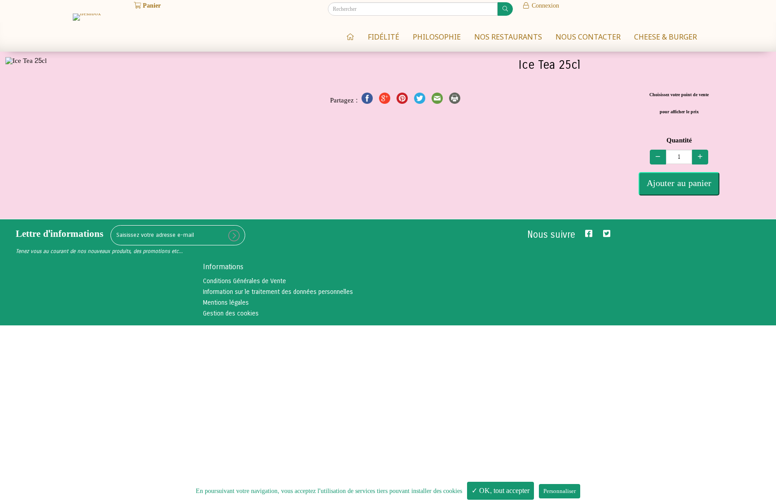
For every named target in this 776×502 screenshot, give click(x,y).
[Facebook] (588, 234)
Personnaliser (559, 491)
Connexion (544, 5)
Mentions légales (226, 303)
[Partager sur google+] (385, 100)
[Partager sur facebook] (368, 100)
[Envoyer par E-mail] (438, 100)
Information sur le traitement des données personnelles (278, 292)
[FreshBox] (350, 36)
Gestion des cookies (231, 313)
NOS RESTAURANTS (508, 37)
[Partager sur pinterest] (403, 100)
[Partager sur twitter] (420, 100)
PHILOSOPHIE (437, 37)
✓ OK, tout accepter (500, 490)
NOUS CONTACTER (588, 37)
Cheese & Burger (665, 37)
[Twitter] (606, 234)
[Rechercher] (505, 9)
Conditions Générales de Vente (244, 281)
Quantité (679, 140)
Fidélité (383, 37)
